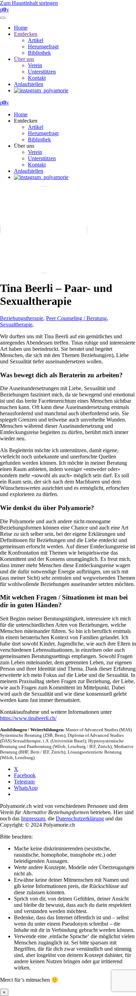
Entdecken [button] (25, 121)
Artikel (35, 40)
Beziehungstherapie (21, 318)
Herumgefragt (43, 46)
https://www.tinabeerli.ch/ (28, 718)
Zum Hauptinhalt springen (29, 3)
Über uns (24, 59)
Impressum (33, 818)
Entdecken (25, 34)
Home (21, 28)
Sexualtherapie (16, 324)
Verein (35, 65)
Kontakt (37, 78)
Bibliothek (39, 53)
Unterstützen (42, 72)
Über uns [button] (24, 146)
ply (4, 10)
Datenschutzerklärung (80, 818)
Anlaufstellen (28, 84)
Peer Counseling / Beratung (76, 318)
